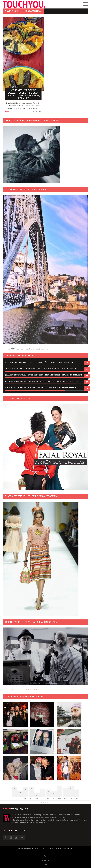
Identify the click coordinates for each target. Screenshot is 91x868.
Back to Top (44, 802)
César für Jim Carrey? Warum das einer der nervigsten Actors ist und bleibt (42, 381)
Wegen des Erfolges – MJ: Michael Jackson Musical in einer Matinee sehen (40, 369)
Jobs (45, 865)
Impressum (45, 860)
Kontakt (45, 852)
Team (45, 856)
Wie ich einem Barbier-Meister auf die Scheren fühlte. (21, 690)
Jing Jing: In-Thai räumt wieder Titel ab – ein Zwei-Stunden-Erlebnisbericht (41, 387)
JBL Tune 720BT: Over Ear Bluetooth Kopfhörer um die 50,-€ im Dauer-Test (39, 362)
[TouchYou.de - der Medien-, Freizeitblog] (24, 4)
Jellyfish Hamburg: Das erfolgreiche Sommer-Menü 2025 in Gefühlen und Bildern (43, 375)
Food (7, 112)
